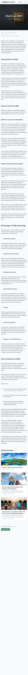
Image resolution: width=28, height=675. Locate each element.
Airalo (15, 193)
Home (2, 32)
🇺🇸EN (20, 2)
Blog (6, 32)
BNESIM (3, 195)
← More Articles (5, 529)
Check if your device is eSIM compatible (13, 390)
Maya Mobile (20, 193)
